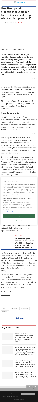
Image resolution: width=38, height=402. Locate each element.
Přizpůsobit (19, 220)
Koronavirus (24, 308)
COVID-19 (4, 308)
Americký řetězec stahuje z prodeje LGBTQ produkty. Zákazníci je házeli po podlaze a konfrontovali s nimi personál (25, 363)
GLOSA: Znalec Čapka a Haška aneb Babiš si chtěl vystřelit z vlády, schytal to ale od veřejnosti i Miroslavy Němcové (25, 375)
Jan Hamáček (14, 308)
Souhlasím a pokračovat (19, 216)
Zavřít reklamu (32, 386)
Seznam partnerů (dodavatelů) (11, 211)
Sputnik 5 (5, 311)
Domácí (20, 22)
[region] (19, 201)
